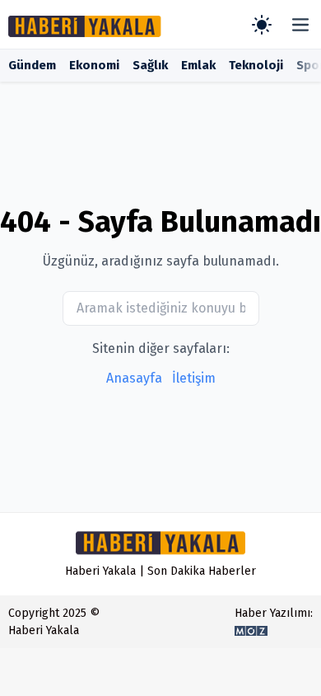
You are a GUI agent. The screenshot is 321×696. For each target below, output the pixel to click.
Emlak (198, 65)
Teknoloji (256, 65)
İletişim (194, 378)
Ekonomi (94, 65)
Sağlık (150, 65)
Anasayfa (134, 378)
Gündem (32, 65)
